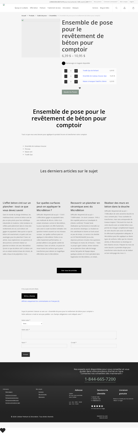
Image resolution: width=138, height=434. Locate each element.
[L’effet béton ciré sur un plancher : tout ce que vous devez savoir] (18, 217)
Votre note (26, 320)
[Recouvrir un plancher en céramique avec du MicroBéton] (86, 218)
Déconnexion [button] (42, 397)
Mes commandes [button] (43, 394)
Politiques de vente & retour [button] (11, 398)
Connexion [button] (41, 392)
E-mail (74, 342)
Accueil (24, 16)
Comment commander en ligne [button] (12, 403)
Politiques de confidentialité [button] (12, 400)
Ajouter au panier (70, 92)
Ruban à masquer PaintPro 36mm (95, 81)
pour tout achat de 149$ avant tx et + (68, 2)
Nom (24, 342)
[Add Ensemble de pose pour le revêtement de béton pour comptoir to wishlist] (89, 88)
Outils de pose (42, 16)
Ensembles (53, 16)
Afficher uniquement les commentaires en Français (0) (40, 301)
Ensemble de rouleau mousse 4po (95, 76)
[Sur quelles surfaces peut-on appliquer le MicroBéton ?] (52, 217)
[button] (69, 270)
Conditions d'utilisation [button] (11, 395)
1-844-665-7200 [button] (100, 379)
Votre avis (26, 330)
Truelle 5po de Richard (90, 70)
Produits (31, 16)
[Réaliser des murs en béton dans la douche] (119, 217)
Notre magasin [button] (9, 392)
